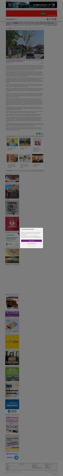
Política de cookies (37, 237)
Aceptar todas (31, 240)
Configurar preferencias (31, 243)
